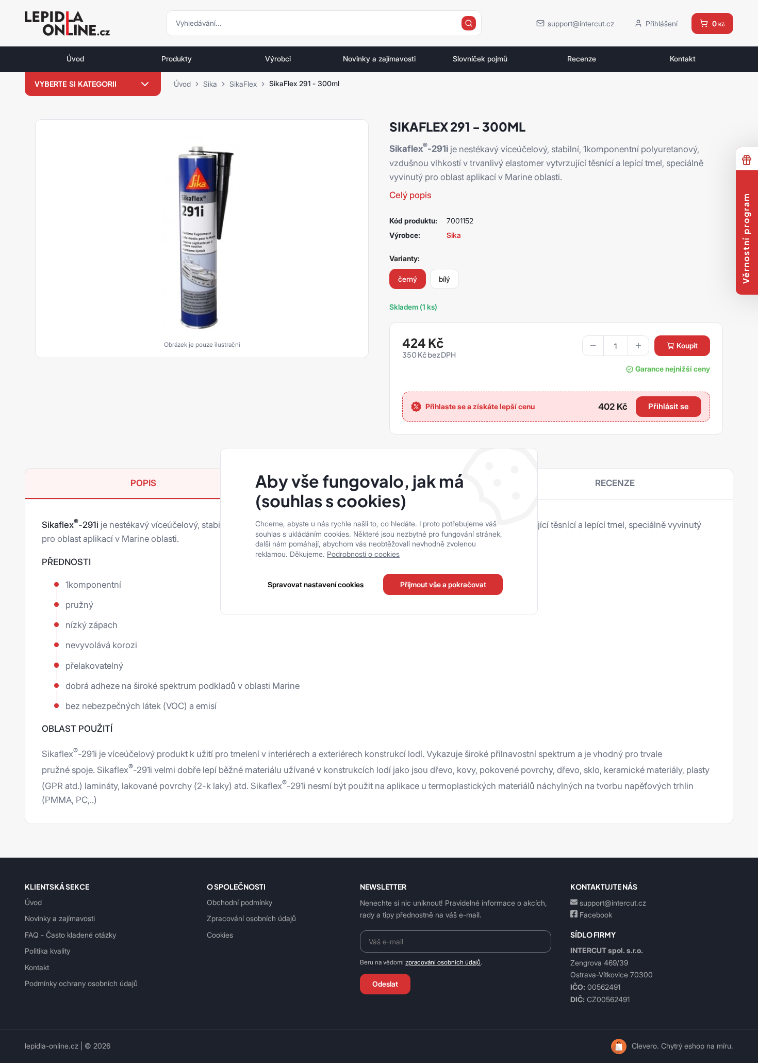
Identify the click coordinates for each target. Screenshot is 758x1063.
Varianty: (404, 258)
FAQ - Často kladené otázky (70, 934)
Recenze (581, 59)
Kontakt (683, 59)
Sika (210, 83)
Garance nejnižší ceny (672, 369)
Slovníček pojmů (480, 59)
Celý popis (410, 195)
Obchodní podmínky (239, 902)
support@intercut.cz (613, 902)
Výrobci (278, 59)
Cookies (220, 934)
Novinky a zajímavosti (379, 59)
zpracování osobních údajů (443, 962)
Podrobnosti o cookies (363, 554)
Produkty (176, 59)
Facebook (596, 914)
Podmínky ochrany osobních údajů (81, 983)
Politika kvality (47, 950)
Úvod (75, 59)
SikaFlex (243, 83)
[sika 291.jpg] (202, 235)
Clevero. (645, 1046)
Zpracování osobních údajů (251, 918)
